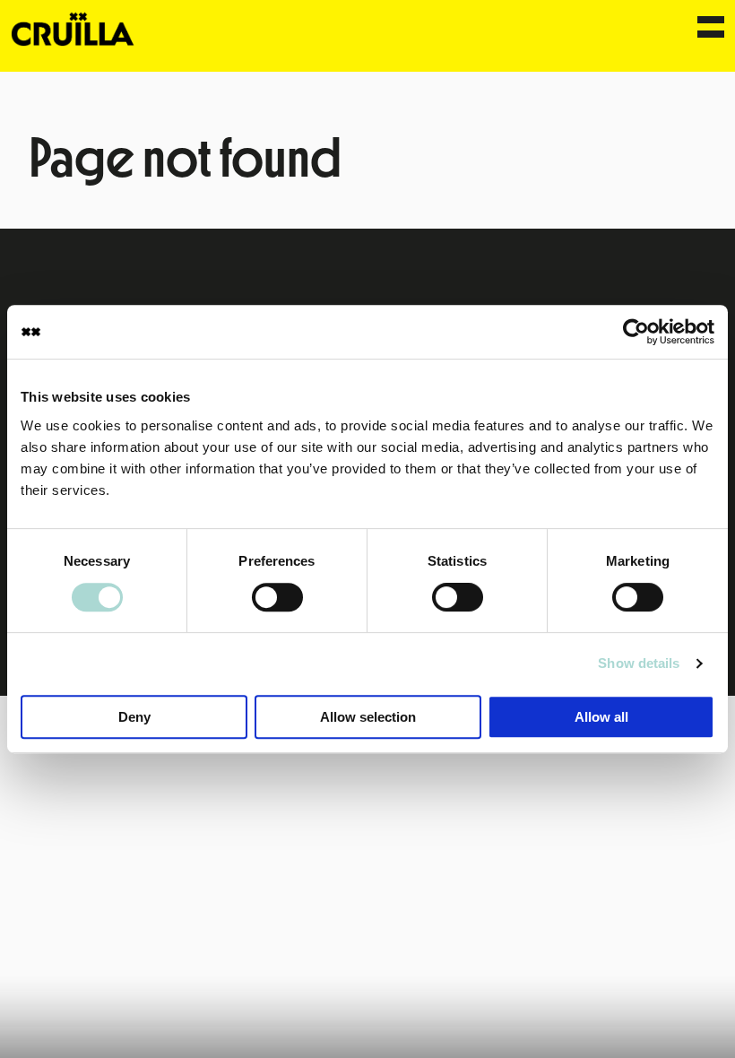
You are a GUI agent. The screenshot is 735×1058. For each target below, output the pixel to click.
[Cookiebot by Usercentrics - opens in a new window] (636, 331)
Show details (638, 663)
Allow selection (368, 716)
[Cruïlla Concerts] (74, 28)
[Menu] (710, 29)
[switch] (277, 597)
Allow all (601, 716)
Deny (134, 716)
